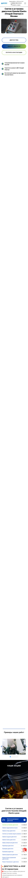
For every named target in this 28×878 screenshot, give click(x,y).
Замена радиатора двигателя (10, 854)
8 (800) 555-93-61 (16, 3)
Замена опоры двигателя (8, 830)
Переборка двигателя (8, 845)
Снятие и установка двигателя (10, 824)
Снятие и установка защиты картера (11, 833)
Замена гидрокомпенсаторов (10, 827)
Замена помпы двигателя (8, 839)
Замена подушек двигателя (9, 836)
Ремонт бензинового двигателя (10, 861)
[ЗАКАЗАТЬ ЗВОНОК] (25, 850)
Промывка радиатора (7, 851)
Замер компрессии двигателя (10, 842)
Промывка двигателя (7, 848)
